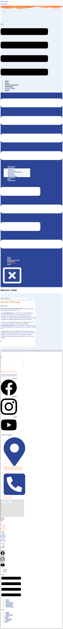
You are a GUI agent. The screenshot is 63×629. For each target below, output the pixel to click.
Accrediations (12, 180)
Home (7, 81)
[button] (24, 51)
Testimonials (9, 86)
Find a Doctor (6, 617)
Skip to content (4, 1)
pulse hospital (4, 4)
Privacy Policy (10, 606)
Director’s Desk (10, 88)
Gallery (7, 90)
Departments (9, 615)
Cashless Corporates (11, 85)
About (7, 83)
